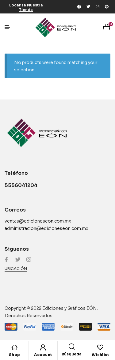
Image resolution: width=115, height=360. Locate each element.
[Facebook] (79, 6)
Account (43, 354)
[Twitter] (88, 6)
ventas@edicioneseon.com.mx (38, 221)
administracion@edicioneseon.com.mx (46, 228)
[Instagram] (97, 6)
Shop (14, 354)
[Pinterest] (106, 6)
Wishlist (100, 354)
